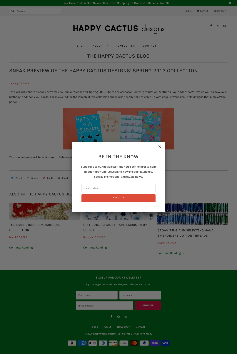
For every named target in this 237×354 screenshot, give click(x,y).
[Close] (160, 147)
